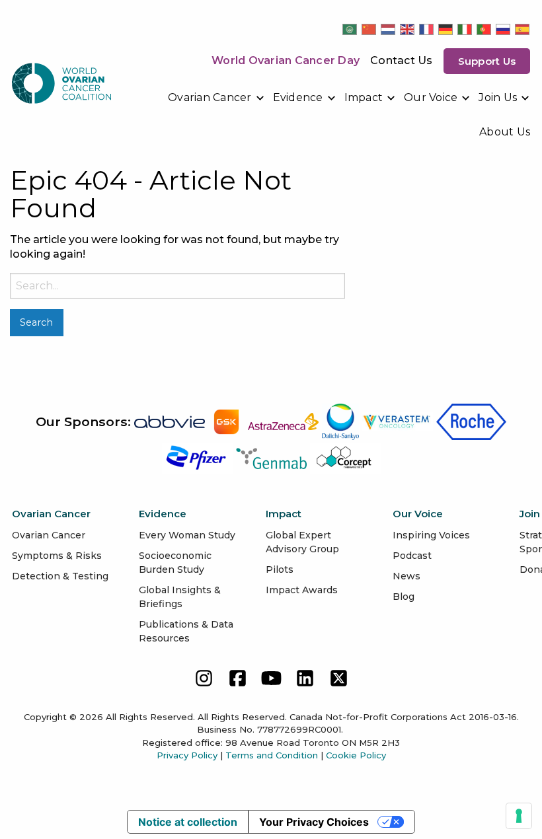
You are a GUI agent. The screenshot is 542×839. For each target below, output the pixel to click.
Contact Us (401, 60)
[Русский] (503, 29)
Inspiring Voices (431, 535)
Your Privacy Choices (314, 821)
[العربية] (350, 29)
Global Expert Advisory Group (302, 542)
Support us (487, 61)
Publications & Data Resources (186, 631)
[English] (408, 29)
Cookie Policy (356, 755)
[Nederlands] (388, 29)
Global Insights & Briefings (180, 597)
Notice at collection (187, 821)
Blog (403, 596)
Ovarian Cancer (210, 97)
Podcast (412, 556)
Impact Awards (302, 590)
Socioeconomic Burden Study (175, 562)
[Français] (427, 29)
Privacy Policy (187, 755)
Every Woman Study (187, 535)
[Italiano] (465, 29)
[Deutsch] (446, 29)
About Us (504, 132)
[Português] (484, 29)
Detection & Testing (60, 576)
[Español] (523, 29)
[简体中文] (369, 29)
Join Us (498, 97)
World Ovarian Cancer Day (286, 60)
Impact (363, 97)
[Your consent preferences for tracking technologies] (518, 815)
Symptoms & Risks (57, 556)
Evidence (298, 97)
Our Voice (430, 97)
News (406, 576)
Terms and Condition (271, 755)
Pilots (279, 569)
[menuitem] (216, 98)
